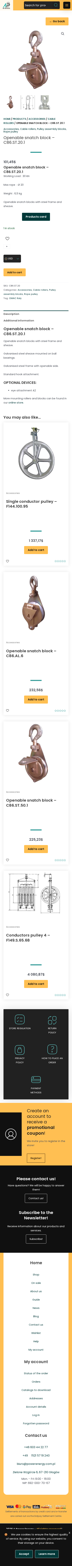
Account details (36, 1406)
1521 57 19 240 (40, 1456)
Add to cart (14, 272)
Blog (36, 1316)
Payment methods (36, 1090)
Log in (36, 1415)
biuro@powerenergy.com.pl (36, 1464)
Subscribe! (36, 1239)
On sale (36, 1283)
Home (6, 119)
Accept (24, 1554)
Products (19, 119)
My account (36, 1349)
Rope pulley (10, 131)
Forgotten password (36, 1423)
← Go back (57, 21)
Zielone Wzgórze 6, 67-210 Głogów (36, 1472)
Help (36, 1341)
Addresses (36, 1398)
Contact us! (36, 1198)
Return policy (52, 1030)
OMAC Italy (15, 298)
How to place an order (52, 1060)
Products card (36, 217)
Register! (36, 1158)
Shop (36, 1274)
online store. (16, 402)
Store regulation (20, 1028)
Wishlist (36, 1333)
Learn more (47, 1554)
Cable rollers (28, 129)
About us (36, 1291)
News (36, 1308)
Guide (36, 1299)
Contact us (36, 1324)
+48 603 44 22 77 (36, 1447)
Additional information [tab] (18, 320)
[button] (63, 34)
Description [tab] (11, 314)
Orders (36, 1381)
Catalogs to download (36, 1390)
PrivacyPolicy (19, 1060)
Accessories (36, 119)
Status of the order (36, 1373)
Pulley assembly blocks (51, 129)
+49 (25, 1456)
